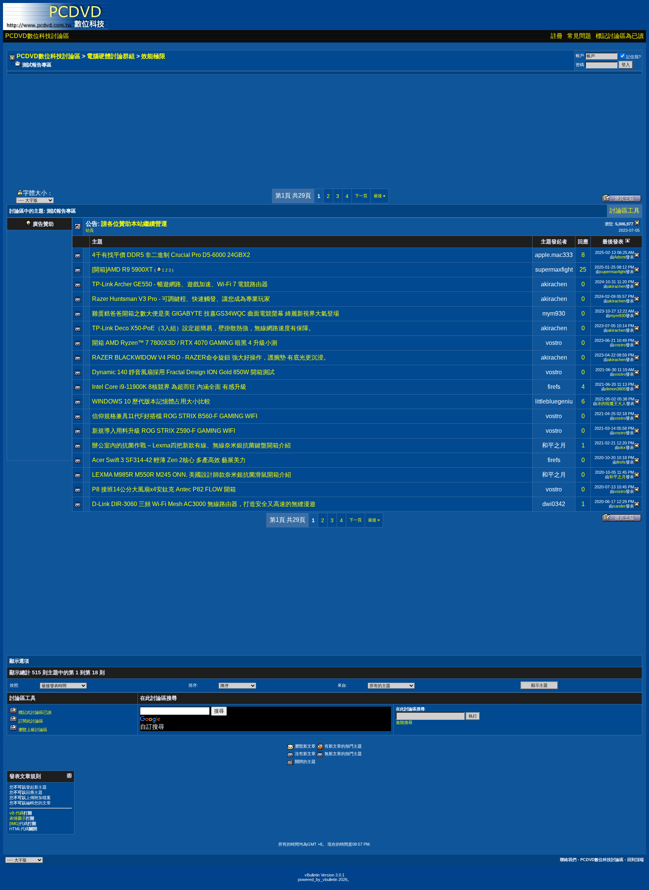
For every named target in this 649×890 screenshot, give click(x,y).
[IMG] (14, 823)
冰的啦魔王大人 (611, 403)
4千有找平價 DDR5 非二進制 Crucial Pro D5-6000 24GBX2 (171, 255)
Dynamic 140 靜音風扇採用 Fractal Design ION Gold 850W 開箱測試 (183, 372)
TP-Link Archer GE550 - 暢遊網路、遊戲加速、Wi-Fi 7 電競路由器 (180, 284)
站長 (90, 230)
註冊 (557, 36)
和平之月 (554, 445)
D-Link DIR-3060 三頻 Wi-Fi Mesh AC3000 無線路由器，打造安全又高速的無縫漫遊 (203, 504)
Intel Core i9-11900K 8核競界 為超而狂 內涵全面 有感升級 (169, 387)
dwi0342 (553, 504)
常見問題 (579, 36)
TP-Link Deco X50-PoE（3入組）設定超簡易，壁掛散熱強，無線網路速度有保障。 (203, 328)
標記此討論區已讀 (34, 712)
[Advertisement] (324, 127)
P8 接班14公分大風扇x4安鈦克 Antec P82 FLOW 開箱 (164, 489)
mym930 (553, 313)
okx (622, 447)
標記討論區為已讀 (620, 36)
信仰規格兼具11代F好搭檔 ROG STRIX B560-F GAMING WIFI (174, 416)
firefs (554, 387)
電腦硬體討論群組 (111, 56)
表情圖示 (17, 818)
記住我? (633, 56)
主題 (97, 242)
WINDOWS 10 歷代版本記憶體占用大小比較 (151, 401)
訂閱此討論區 (30, 721)
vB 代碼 (16, 813)
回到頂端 (635, 859)
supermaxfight (554, 269)
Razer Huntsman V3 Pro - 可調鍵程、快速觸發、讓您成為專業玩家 (181, 299)
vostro (554, 343)
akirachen (554, 284)
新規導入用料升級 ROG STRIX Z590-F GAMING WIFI (163, 431)
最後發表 (612, 242)
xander (619, 506)
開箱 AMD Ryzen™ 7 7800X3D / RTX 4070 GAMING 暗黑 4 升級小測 (184, 343)
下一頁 (361, 195)
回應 (583, 242)
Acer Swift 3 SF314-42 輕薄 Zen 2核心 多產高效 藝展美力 (169, 460)
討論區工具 (625, 210)
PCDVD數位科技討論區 (37, 36)
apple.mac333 (554, 255)
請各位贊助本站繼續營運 (134, 224)
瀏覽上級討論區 (32, 729)
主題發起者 (554, 242)
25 (583, 269)
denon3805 (615, 389)
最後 (379, 195)
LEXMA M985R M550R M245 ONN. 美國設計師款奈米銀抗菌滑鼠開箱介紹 (191, 474)
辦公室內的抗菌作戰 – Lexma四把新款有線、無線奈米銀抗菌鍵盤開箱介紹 (191, 445)
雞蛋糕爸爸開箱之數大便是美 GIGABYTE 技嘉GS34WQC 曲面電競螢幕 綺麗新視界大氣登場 (215, 313)
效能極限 (153, 56)
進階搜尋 (404, 722)
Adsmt (620, 257)
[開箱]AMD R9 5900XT (122, 269)
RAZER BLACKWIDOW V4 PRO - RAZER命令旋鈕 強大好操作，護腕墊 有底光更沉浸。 (210, 357)
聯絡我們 (568, 859)
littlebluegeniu (554, 401)
